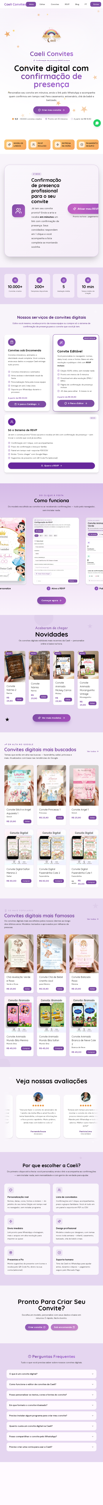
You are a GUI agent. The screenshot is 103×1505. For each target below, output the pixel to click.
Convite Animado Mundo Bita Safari (49, 1038)
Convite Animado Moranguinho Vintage (87, 688)
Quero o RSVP (51, 465)
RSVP (67, 4)
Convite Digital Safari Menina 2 (18, 871)
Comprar (26, 881)
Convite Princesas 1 (49, 809)
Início (31, 4)
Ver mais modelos (51, 717)
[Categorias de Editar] (46, 4)
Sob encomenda (63, 1327)
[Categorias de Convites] (60, 4)
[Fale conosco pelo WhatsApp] (97, 123)
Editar (42, 4)
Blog (77, 4)
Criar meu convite (51, 110)
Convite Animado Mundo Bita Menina (17, 1038)
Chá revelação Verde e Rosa (18, 979)
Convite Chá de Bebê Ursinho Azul (51, 979)
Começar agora (49, 600)
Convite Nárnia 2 (11, 688)
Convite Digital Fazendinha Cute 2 (49, 871)
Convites (55, 4)
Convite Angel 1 (80, 809)
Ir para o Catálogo (27, 404)
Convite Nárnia (35, 685)
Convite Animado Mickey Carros (63, 686)
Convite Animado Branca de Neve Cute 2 (84, 1040)
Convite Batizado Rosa (81, 979)
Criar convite (35, 1327)
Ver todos (91, 751)
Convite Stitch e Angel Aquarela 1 (19, 811)
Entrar (96, 4)
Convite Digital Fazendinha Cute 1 (82, 871)
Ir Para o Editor (76, 403)
